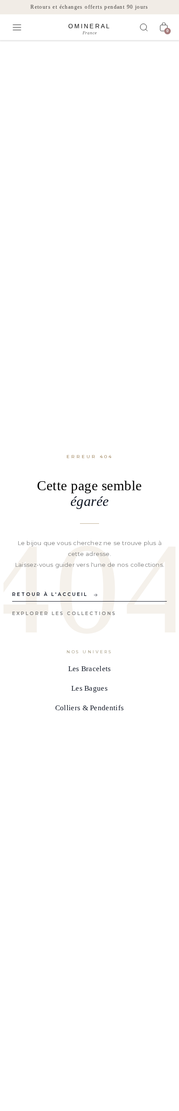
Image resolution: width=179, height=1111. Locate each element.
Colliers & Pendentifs (89, 708)
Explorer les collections (64, 613)
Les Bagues (89, 688)
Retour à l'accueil (50, 594)
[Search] (144, 27)
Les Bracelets (89, 669)
